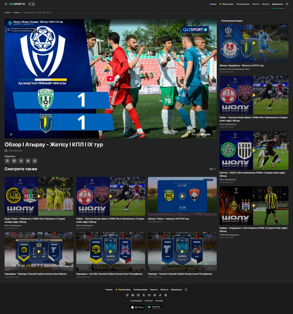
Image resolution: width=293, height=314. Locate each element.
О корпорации (136, 301)
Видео (17, 12)
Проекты (265, 4)
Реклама (159, 301)
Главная (213, 4)
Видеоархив (277, 4)
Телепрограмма (242, 4)
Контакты (149, 301)
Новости (255, 4)
